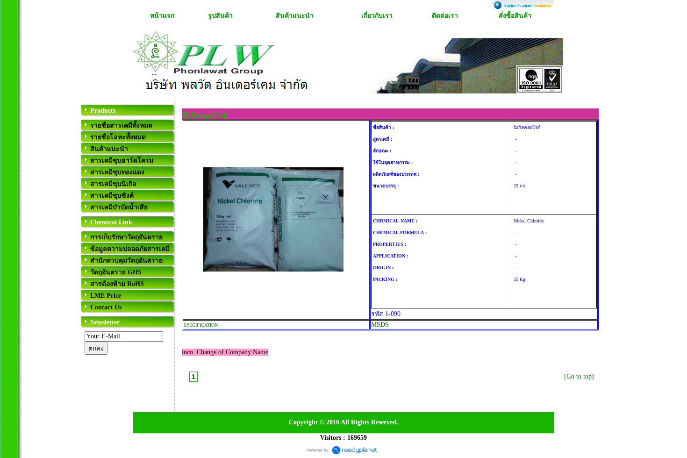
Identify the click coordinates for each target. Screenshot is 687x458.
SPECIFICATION (201, 325)
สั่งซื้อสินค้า (515, 15)
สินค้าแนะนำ (295, 15)
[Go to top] (579, 376)
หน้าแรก (162, 15)
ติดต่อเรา (445, 15)
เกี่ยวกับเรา (377, 15)
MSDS (380, 324)
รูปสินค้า (220, 15)
